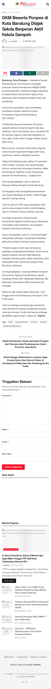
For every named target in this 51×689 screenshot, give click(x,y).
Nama (5, 429)
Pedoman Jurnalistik (38, 657)
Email (5, 441)
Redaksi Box (9, 657)
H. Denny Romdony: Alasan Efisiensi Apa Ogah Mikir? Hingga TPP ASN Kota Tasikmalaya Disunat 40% (22, 558)
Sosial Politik (11, 549)
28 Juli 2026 (21, 637)
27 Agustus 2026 (23, 623)
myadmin (14, 41)
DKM (10, 322)
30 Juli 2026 (18, 565)
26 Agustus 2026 (23, 611)
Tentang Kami (22, 657)
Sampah (43, 322)
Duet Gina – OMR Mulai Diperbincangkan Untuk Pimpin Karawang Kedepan (28, 631)
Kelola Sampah (22, 322)
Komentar (7, 395)
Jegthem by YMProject (26, 676)
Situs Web (6, 453)
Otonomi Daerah (15, 12)
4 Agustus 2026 (23, 596)
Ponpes (34, 322)
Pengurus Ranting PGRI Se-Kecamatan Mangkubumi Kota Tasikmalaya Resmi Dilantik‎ (32, 604)
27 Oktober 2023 (29, 41)
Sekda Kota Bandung (11, 326)
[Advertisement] (25, 499)
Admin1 (7, 565)
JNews (10, 674)
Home (4, 12)
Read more (9, 581)
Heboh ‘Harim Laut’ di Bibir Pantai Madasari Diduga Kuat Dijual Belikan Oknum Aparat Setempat (30, 590)
